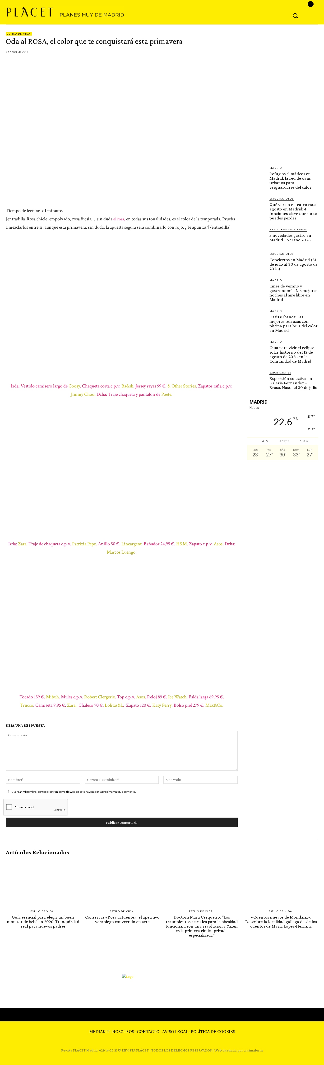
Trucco (26, 705)
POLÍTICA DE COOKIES (213, 1031)
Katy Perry (161, 705)
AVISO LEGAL (175, 1031)
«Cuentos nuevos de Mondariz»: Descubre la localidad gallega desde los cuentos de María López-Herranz (281, 921)
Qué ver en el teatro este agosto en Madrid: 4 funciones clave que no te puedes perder (293, 211)
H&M (181, 544)
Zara (21, 544)
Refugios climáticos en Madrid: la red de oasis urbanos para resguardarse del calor (290, 180)
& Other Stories (181, 386)
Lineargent (131, 544)
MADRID (275, 167)
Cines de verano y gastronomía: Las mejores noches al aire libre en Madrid (293, 292)
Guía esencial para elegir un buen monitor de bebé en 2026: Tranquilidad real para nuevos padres (43, 921)
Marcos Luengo (121, 552)
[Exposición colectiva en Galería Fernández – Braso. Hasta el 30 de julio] (256, 380)
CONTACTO (148, 1031)
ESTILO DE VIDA (19, 33)
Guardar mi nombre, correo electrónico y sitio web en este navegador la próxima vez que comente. (73, 791)
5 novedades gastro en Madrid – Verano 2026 (290, 237)
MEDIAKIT (99, 1031)
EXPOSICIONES (280, 372)
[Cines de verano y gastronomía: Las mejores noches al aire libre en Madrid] (256, 287)
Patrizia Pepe (84, 544)
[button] (295, 15)
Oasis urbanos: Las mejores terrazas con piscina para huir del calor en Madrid (293, 323)
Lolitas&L (114, 705)
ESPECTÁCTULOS (281, 198)
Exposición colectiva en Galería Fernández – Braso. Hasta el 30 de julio (293, 383)
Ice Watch (177, 697)
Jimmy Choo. (83, 394)
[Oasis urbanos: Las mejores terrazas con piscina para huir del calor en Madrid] (256, 318)
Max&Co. (214, 705)
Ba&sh (127, 386)
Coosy (74, 386)
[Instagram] (311, 4)
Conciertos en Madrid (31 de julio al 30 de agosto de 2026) (293, 264)
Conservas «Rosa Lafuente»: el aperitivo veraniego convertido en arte (122, 919)
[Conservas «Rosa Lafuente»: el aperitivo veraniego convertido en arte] (122, 882)
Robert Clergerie (99, 697)
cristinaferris (253, 1050)
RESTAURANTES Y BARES (288, 229)
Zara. (71, 705)
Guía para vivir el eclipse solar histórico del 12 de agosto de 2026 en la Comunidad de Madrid (291, 354)
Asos (218, 544)
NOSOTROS (123, 1031)
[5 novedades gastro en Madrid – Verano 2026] (256, 237)
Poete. (166, 394)
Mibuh (52, 697)
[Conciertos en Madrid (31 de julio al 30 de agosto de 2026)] (256, 261)
